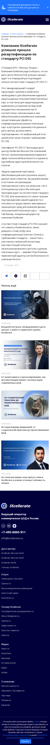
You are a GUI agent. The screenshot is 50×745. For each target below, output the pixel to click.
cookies (36, 721)
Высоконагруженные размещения (16, 588)
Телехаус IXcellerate (10, 567)
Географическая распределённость (17, 611)
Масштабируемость (10, 616)
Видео (4, 667)
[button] (47, 19)
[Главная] (15, 505)
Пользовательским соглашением (16, 735)
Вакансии (5, 705)
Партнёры (5, 695)
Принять (25, 741)
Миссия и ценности (10, 686)
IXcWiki (4, 672)
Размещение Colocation (12, 578)
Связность (6, 583)
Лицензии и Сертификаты (12, 690)
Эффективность (8, 625)
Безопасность (7, 598)
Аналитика (6, 653)
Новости (5, 648)
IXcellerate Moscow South (12, 557)
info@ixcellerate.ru (12, 538)
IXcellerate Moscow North (12, 553)
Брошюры (5, 658)
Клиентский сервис (9, 593)
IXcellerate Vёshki (8, 562)
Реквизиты (6, 700)
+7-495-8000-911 (13, 532)
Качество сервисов (10, 630)
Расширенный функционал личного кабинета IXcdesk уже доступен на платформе (24, 7)
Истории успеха (8, 663)
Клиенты (5, 635)
